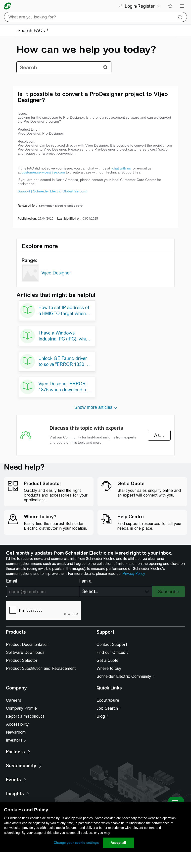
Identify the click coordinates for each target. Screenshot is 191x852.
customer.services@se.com (43, 172)
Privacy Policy (133, 574)
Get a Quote (107, 660)
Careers (13, 700)
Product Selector (22, 660)
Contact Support (111, 644)
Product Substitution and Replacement (41, 668)
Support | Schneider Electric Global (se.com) (53, 191)
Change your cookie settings (76, 843)
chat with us (122, 168)
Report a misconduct (25, 716)
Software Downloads (25, 652)
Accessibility (17, 724)
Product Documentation (27, 644)
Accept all (118, 843)
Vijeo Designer (56, 272)
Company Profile (21, 708)
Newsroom (16, 732)
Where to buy (108, 668)
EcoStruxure (107, 700)
